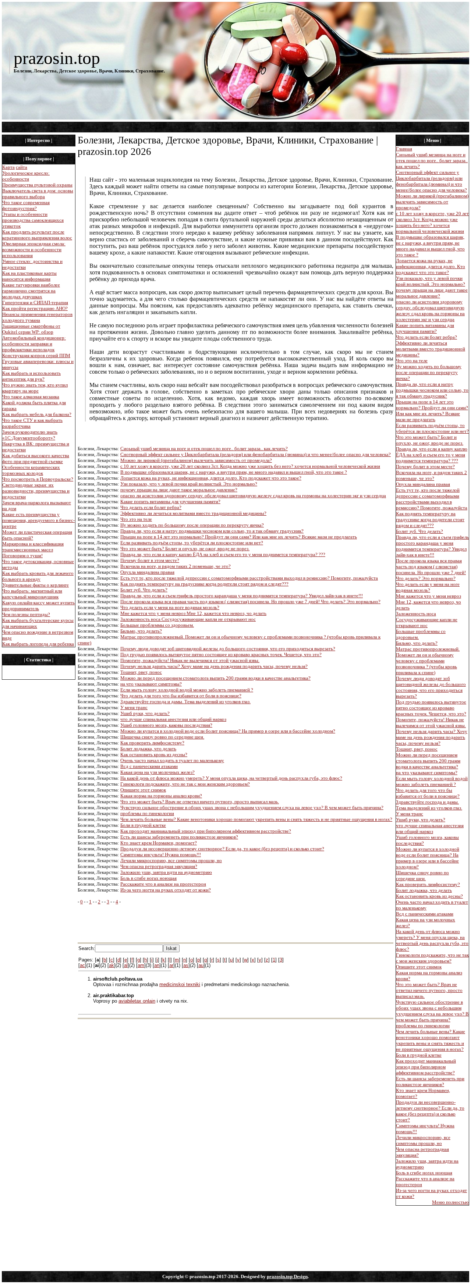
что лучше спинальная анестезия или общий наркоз (173, 719)
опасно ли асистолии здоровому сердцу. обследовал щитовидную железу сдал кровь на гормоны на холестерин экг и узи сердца (253, 495)
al (126, 965)
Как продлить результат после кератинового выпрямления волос (37, 235)
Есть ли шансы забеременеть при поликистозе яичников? (179, 837)
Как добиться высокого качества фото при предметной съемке (35, 458)
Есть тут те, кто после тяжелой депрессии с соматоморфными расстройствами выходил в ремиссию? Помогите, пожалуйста (249, 578)
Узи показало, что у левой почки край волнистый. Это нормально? (188, 484)
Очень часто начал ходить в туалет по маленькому (172, 760)
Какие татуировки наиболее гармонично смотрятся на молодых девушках (31, 290)
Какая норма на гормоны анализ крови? (161, 796)
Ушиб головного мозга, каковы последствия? (166, 725)
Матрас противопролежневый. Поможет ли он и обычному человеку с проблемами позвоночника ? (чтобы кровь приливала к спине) (428, 660)
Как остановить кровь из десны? (153, 754)
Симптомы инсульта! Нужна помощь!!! (160, 854)
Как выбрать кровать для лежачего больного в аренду (38, 576)
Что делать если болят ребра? (150, 507)
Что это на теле (136, 519)
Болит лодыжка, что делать (148, 748)
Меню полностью (450, 1202)
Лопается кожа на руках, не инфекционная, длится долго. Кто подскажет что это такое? (210, 478)
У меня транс (134, 707)
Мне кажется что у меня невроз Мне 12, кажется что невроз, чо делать (193, 613)
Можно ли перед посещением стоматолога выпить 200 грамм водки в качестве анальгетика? (215, 678)
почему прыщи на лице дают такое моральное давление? (178, 489)
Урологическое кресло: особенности (26, 176)
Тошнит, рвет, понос (141, 672)
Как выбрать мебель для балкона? (36, 414)
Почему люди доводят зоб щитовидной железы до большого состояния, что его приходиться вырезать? (227, 648)
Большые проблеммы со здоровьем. (157, 625)
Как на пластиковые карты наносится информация (29, 276)
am (141, 965)
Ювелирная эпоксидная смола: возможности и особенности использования (33, 249)
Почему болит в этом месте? (149, 560)
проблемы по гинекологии (147, 813)
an (156, 965)
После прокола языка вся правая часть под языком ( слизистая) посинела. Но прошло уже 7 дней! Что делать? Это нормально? (250, 601)
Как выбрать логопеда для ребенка (38, 644)
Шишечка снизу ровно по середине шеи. (162, 737)
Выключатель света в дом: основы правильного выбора (37, 193)
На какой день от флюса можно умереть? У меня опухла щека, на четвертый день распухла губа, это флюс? (231, 778)
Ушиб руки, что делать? (145, 713)
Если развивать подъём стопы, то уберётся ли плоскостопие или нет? (191, 542)
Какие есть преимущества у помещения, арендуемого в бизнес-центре (38, 520)
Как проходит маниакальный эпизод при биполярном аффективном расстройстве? (205, 831)
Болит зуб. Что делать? (143, 590)
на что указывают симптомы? (151, 684)
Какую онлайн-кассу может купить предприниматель (38, 605)
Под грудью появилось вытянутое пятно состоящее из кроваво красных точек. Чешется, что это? (221, 654)
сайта (21, 167)
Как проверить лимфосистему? (152, 743)
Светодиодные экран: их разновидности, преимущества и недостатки (36, 490)
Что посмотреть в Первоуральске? (37, 479)
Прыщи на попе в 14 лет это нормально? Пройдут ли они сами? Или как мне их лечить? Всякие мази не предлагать (238, 537)
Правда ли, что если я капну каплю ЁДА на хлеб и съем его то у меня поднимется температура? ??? (222, 554)
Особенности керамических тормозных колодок (31, 470)
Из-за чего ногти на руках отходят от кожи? (165, 890)
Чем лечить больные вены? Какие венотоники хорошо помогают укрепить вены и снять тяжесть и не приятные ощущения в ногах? (256, 819)
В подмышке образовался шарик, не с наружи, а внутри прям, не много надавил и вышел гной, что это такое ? (233, 472)
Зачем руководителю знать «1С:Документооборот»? (29, 435)
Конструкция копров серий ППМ (36, 355)
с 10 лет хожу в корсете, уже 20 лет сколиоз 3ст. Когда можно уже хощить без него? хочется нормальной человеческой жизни (250, 466)
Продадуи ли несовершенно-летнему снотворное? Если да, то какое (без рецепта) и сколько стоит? (222, 848)
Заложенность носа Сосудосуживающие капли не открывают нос (188, 619)
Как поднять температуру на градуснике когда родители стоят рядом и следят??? (204, 584)
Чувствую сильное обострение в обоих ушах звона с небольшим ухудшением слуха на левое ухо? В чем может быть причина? (251, 807)
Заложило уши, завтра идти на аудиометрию (166, 872)
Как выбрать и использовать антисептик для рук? (31, 376)
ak (111, 965)
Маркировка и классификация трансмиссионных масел (33, 546)
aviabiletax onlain (136, 1001)
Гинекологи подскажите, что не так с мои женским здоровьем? (185, 784)
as (185, 965)
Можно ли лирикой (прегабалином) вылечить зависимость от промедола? (196, 460)
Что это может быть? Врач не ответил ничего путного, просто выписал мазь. (199, 801)
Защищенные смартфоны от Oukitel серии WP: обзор (31, 329)
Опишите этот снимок (143, 790)
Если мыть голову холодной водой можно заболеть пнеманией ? (186, 690)
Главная (404, 149)
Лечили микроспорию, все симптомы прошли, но (171, 860)
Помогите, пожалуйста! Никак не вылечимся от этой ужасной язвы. (189, 660)
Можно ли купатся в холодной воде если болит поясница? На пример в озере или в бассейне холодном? (227, 731)
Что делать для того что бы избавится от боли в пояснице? (180, 695)
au (200, 965)
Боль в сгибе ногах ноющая (148, 878)
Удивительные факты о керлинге (35, 585)
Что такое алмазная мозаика (30, 396)
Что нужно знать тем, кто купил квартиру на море (35, 388)
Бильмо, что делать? (141, 631)
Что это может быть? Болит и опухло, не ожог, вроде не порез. (184, 548)
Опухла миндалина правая (147, 572)
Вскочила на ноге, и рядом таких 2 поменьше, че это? (175, 566)
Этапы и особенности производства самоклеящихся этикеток (33, 220)
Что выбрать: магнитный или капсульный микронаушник (32, 594)
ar (171, 965)
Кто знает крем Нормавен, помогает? (158, 843)
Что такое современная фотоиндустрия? (26, 205)
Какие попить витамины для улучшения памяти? (170, 501)
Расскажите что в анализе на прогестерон (163, 884)
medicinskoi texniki (179, 984)
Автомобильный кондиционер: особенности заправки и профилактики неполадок (34, 343)
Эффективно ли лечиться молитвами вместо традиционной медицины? (193, 513)
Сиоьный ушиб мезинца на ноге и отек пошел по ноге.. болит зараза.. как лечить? (204, 448)
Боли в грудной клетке (143, 825)
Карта (8, 167)
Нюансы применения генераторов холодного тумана (37, 317)
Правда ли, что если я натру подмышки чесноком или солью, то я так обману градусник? (212, 531)
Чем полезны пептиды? (26, 614)
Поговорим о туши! (22, 555)
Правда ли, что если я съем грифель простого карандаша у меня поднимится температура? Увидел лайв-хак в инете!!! (241, 595)
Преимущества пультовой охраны (37, 185)
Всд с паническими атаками (149, 766)
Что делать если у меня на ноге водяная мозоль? (169, 607)
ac (82, 965)
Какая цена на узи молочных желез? (157, 772)
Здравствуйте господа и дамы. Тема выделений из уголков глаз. (185, 701)
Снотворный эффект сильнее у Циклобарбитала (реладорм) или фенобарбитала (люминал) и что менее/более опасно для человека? (255, 454)
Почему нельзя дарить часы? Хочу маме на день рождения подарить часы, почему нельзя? (214, 666)
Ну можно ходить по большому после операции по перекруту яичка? (192, 525)
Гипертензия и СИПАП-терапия (35, 302)
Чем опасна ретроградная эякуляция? (158, 866)
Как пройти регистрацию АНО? (35, 308)
